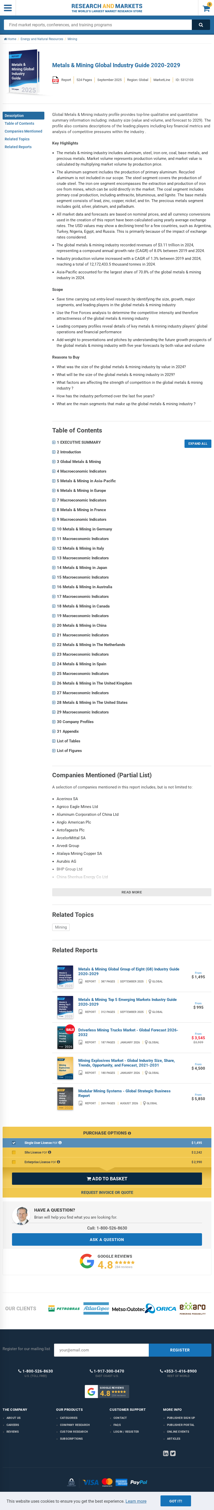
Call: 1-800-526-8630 (107, 1228)
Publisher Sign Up (181, 1418)
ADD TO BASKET (107, 1178)
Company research (75, 1425)
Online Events (178, 1431)
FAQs (117, 1425)
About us (14, 1418)
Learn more (136, 1501)
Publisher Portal (180, 1425)
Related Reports (18, 147)
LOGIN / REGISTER (126, 1431)
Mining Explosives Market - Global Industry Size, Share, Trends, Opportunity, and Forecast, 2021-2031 (126, 1063)
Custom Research (74, 1431)
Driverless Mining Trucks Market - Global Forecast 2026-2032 (128, 1032)
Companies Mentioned (23, 131)
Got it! (175, 1501)
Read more (132, 892)
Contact (120, 1418)
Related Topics (17, 139)
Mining (61, 927)
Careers (13, 1425)
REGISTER (180, 1350)
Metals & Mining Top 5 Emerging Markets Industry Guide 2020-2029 (127, 1002)
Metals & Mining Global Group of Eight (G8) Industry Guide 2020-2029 (128, 971)
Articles (174, 1438)
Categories (69, 1418)
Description (14, 116)
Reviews (13, 1431)
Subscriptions (71, 1438)
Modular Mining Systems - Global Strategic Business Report (124, 1093)
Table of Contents (19, 123)
